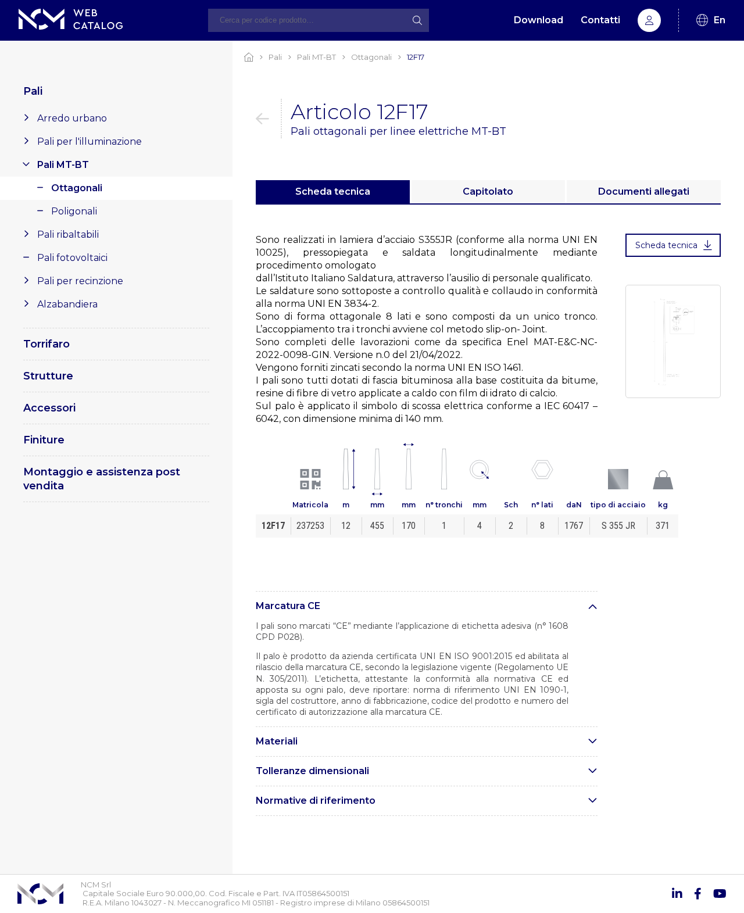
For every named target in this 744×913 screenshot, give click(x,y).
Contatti (600, 20)
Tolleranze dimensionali (312, 770)
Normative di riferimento (315, 800)
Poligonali (74, 211)
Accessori (49, 408)
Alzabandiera (67, 304)
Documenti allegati (643, 191)
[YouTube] (720, 894)
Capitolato (488, 191)
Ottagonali (76, 188)
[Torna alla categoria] (269, 118)
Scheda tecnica (332, 191)
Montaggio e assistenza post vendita (101, 479)
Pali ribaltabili (68, 234)
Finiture (44, 440)
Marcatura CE (288, 605)
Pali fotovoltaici (72, 257)
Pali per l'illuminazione (89, 141)
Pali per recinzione (80, 281)
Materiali (277, 741)
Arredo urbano (72, 118)
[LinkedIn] (677, 894)
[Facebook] (698, 894)
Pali (32, 91)
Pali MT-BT (63, 164)
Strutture (48, 376)
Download (538, 20)
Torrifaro (46, 344)
